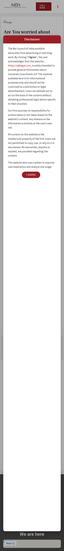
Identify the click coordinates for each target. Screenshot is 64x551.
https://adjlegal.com (19, 65)
